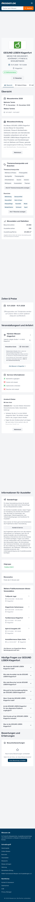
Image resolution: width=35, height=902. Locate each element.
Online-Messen (5, 851)
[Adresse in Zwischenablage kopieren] (29, 340)
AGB (2, 888)
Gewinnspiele (5, 848)
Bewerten (18, 78)
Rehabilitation (9, 207)
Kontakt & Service (17, 527)
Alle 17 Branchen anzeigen (17, 211)
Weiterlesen (17, 152)
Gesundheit (8, 200)
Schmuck (18, 207)
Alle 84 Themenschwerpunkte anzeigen (17, 188)
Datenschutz (5, 885)
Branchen (4, 854)
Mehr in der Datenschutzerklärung (16, 359)
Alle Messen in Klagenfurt (16, 366)
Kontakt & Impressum (7, 882)
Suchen (29, 8)
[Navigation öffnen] (32, 3)
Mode (25, 203)
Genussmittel (18, 196)
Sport (25, 207)
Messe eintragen (6, 864)
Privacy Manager (6, 892)
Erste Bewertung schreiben (17, 760)
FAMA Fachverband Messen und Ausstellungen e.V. (16, 873)
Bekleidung (8, 196)
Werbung (4, 867)
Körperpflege (9, 203)
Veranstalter (5, 857)
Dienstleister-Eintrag (7, 870)
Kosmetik (18, 203)
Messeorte (4, 861)
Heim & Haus (18, 200)
